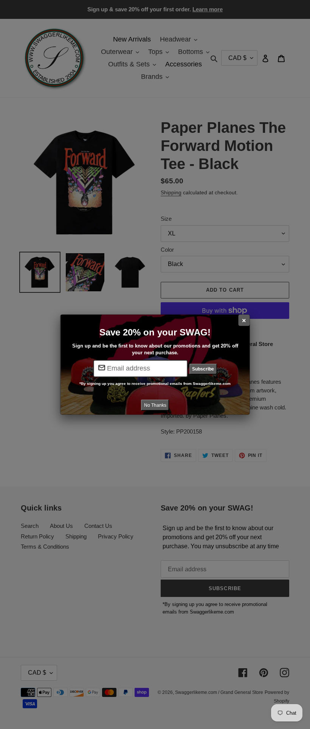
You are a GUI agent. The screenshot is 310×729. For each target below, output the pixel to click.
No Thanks (155, 405)
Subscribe (203, 369)
